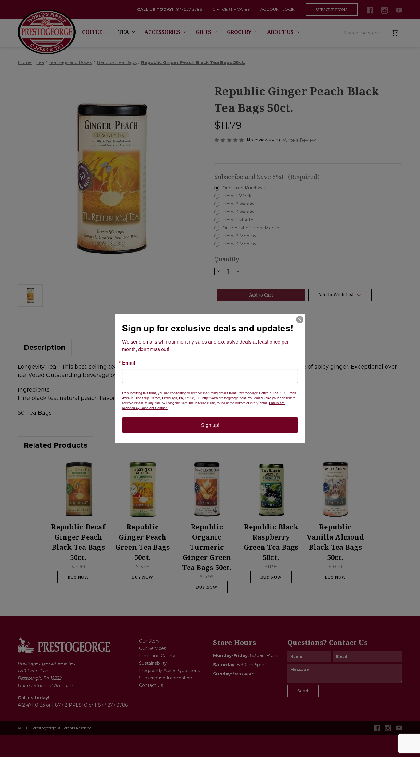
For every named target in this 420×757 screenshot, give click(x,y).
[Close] (299, 319)
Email (128, 362)
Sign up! (210, 424)
